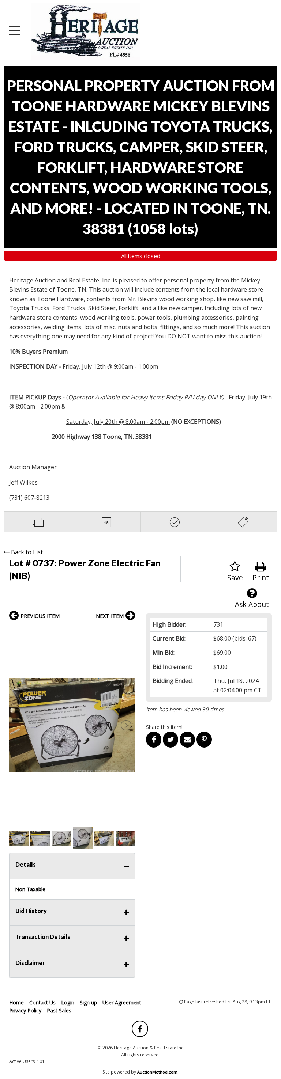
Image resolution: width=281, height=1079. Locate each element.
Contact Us (42, 1002)
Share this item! (164, 726)
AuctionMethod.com (157, 1072)
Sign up (88, 1002)
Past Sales (59, 1010)
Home (16, 1002)
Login (67, 1002)
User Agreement (121, 1002)
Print (260, 577)
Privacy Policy (25, 1010)
